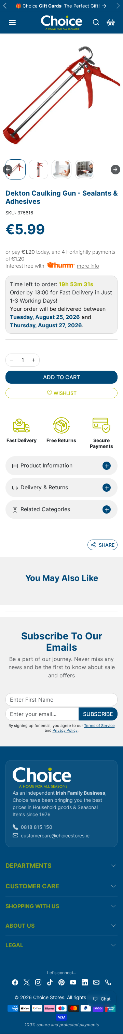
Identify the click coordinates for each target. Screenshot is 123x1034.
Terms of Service (99, 725)
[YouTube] (73, 981)
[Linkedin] (85, 981)
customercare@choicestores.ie (55, 835)
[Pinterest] (61, 981)
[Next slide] (115, 169)
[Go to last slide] (7, 169)
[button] (12, 22)
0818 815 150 (36, 827)
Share (106, 545)
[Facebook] (15, 981)
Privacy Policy (65, 730)
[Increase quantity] (33, 360)
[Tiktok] (50, 981)
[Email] (96, 981)
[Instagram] (38, 981)
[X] (26, 981)
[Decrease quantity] (11, 360)
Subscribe (98, 714)
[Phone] (108, 981)
